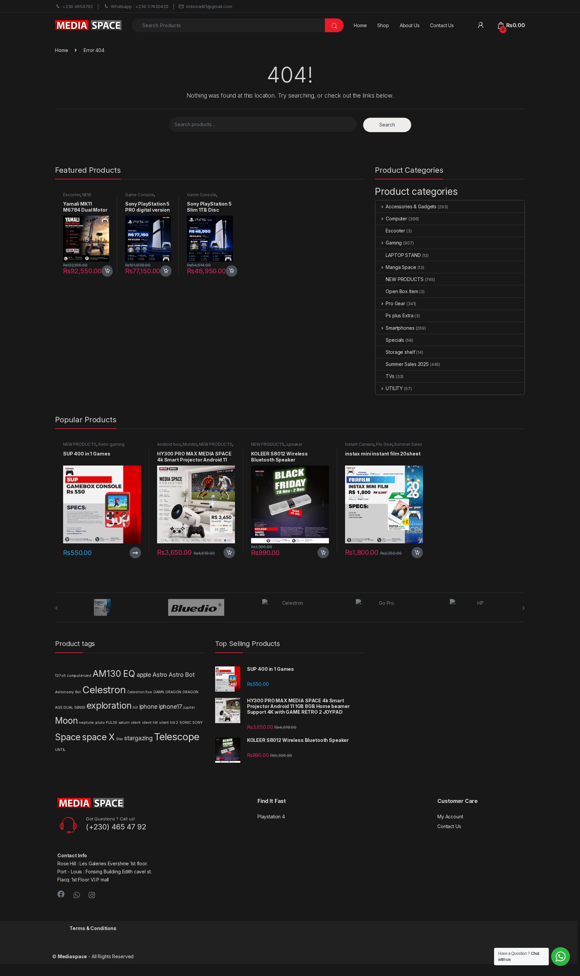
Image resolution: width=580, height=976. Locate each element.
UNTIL (60, 750)
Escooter (71, 194)
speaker (294, 444)
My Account (450, 816)
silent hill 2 (168, 722)
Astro (159, 674)
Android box (169, 444)
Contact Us (442, 25)
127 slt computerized (73, 675)
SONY (197, 722)
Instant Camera (359, 444)
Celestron (104, 690)
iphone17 (170, 706)
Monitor (190, 444)
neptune (86, 722)
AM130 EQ (114, 673)
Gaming (394, 243)
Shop (383, 25)
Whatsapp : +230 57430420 (139, 6)
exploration (109, 705)
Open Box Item (402, 291)
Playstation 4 (271, 816)
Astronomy (64, 692)
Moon (66, 720)
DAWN (158, 692)
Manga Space (401, 267)
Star (119, 739)
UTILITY (394, 388)
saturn (124, 722)
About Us (410, 25)
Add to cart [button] (107, 271)
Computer (396, 218)
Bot (78, 692)
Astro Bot (181, 674)
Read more (135, 552)
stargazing (138, 738)
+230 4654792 (77, 6)
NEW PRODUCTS (77, 197)
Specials (395, 340)
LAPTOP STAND (403, 255)
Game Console (139, 194)
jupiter (189, 707)
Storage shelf (400, 352)
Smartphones (400, 328)
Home (360, 25)
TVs (390, 376)
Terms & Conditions (92, 928)
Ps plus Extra (399, 315)
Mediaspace (72, 956)
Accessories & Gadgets (411, 206)
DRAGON (173, 692)
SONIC (185, 722)
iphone (148, 706)
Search (387, 124)
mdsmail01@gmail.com (209, 6)
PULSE (111, 722)
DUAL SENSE (74, 707)
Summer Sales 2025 (407, 364)
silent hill (150, 722)
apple (144, 674)
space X (98, 737)
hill (135, 707)
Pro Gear (395, 303)
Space (68, 737)
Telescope (176, 737)
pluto (99, 722)
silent (136, 722)
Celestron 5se (139, 692)
